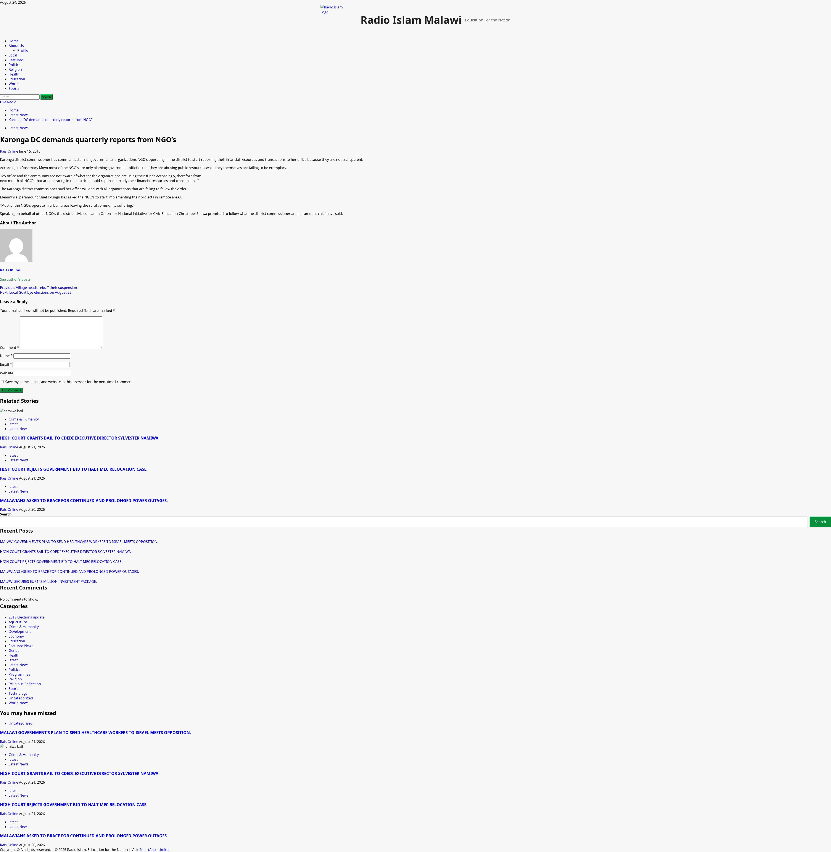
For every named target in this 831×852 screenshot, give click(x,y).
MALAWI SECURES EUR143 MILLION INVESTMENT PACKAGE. (48, 581)
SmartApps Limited (155, 849)
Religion (15, 69)
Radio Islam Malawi (411, 20)
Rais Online (9, 151)
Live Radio (8, 102)
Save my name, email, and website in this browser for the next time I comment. (69, 381)
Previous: (38, 287)
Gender (15, 650)
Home (14, 41)
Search (6, 514)
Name (6, 355)
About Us (16, 45)
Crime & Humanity (24, 419)
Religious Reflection (25, 683)
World (14, 83)
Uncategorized (21, 698)
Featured (16, 60)
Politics (14, 64)
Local (13, 55)
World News (19, 703)
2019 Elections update (27, 617)
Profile (22, 50)
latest (13, 424)
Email (6, 364)
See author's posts (15, 279)
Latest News (18, 128)
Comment (9, 347)
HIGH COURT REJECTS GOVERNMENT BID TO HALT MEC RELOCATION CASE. (73, 469)
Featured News (21, 645)
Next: (35, 292)
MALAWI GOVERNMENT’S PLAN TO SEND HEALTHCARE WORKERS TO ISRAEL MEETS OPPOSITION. (79, 541)
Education (17, 79)
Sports (14, 88)
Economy (16, 636)
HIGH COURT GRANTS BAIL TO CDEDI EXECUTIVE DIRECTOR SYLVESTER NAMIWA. (79, 438)
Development (20, 631)
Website (6, 373)
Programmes (19, 674)
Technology (18, 693)
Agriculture (18, 622)
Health (14, 74)
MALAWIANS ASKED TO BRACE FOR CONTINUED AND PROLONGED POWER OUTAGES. (84, 500)
